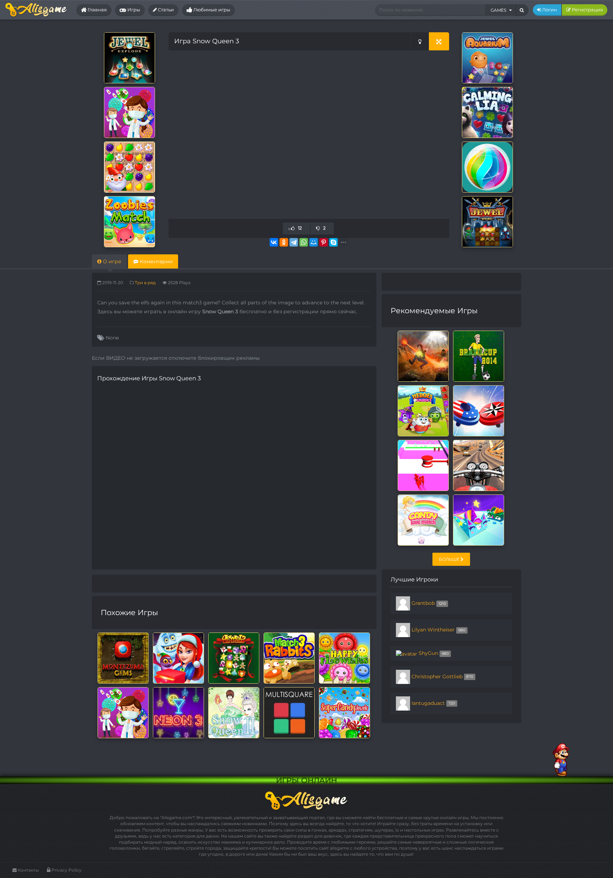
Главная (97, 9)
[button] (500, 10)
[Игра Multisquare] (289, 712)
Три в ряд (145, 282)
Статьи (165, 9)
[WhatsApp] (303, 242)
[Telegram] (293, 242)
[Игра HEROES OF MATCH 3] (423, 410)
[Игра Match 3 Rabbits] (289, 658)
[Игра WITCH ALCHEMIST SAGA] (178, 658)
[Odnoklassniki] (284, 242)
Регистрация (587, 9)
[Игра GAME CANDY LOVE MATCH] (423, 520)
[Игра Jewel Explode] (129, 57)
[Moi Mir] (313, 242)
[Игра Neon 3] (178, 712)
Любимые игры (211, 9)
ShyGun (428, 653)
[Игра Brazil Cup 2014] (478, 356)
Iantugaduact (428, 703)
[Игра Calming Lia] (487, 112)
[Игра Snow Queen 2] (234, 712)
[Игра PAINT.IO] (478, 520)
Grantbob (423, 603)
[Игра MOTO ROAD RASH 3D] (478, 465)
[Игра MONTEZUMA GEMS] (123, 658)
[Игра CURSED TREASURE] (423, 356)
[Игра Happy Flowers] (344, 658)
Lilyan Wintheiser (433, 629)
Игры (133, 9)
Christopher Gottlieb (437, 676)
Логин (549, 9)
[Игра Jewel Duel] (487, 221)
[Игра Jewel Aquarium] (487, 57)
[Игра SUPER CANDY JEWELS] (344, 712)
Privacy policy (66, 870)
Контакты (28, 870)
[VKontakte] (274, 242)
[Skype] (333, 242)
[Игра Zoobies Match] (129, 221)
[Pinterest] (323, 242)
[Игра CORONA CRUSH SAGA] (129, 112)
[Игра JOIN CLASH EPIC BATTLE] (423, 465)
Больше (449, 559)
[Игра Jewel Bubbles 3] (487, 167)
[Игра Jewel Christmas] (234, 658)
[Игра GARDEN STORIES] (129, 167)
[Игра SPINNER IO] (478, 410)
